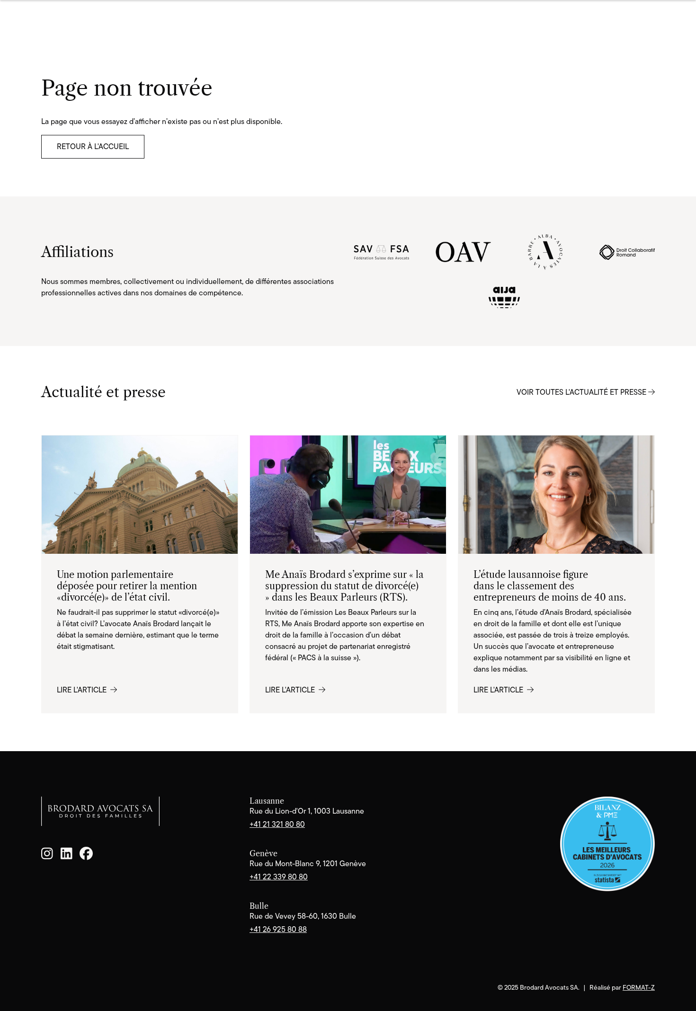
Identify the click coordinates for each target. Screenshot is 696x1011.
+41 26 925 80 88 (278, 929)
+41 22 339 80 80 (279, 876)
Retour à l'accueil (93, 146)
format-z (639, 987)
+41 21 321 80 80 (277, 824)
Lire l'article (82, 689)
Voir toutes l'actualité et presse (582, 392)
